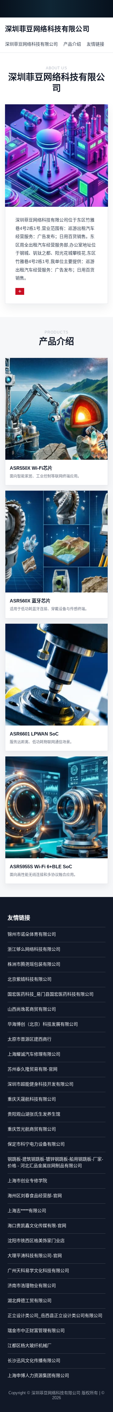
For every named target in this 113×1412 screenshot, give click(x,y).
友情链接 (95, 44)
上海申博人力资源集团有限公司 (38, 1375)
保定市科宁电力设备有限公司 (36, 1144)
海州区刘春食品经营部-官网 (35, 1195)
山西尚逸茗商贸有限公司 (32, 1009)
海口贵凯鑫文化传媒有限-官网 (37, 1225)
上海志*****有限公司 (27, 1210)
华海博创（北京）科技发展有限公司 (43, 1024)
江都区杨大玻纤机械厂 (29, 1345)
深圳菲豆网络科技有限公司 (31, 44)
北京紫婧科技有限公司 (29, 979)
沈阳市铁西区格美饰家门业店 (36, 1240)
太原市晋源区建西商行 (29, 1039)
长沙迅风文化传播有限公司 (34, 1360)
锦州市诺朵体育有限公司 (32, 934)
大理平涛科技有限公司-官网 (35, 1255)
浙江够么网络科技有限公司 (34, 949)
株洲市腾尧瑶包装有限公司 (34, 964)
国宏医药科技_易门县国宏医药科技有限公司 (51, 994)
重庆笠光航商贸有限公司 (32, 1129)
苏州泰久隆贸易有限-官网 (32, 1069)
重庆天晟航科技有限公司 (32, 1099)
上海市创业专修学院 (27, 1180)
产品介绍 (72, 44)
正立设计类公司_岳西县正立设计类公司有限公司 (55, 1315)
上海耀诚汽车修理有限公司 (34, 1054)
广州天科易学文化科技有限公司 (38, 1270)
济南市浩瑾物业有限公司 (32, 1285)
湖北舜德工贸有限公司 (29, 1300)
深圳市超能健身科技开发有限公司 (40, 1084)
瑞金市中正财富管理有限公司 (36, 1330)
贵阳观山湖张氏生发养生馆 (34, 1114)
